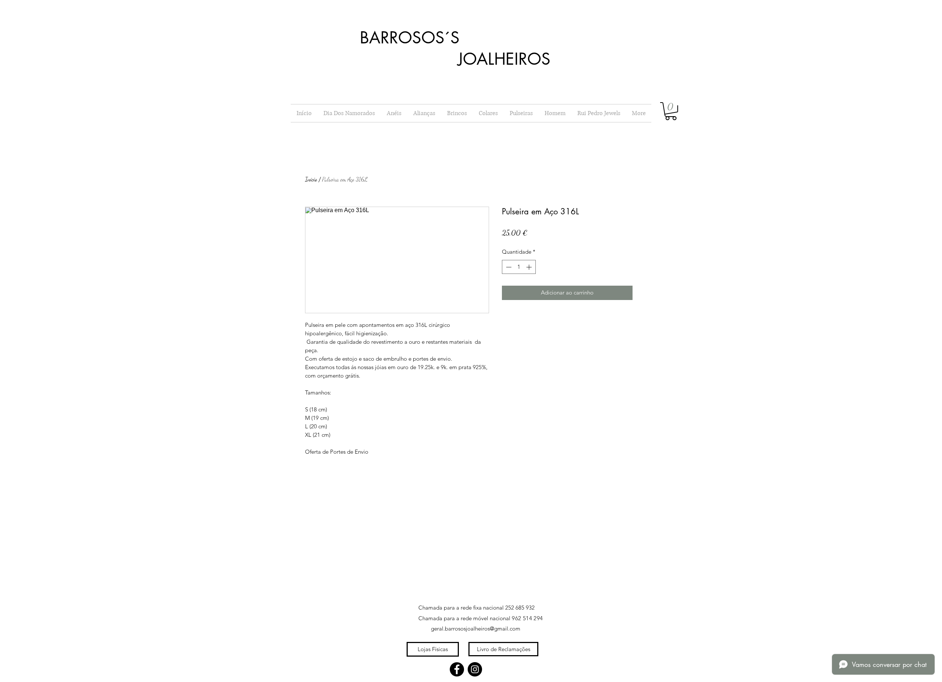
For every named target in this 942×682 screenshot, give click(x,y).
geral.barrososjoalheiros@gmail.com (475, 628)
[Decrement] (508, 267)
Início (311, 179)
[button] (670, 111)
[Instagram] (475, 669)
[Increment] (530, 267)
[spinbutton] (519, 267)
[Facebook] (457, 669)
